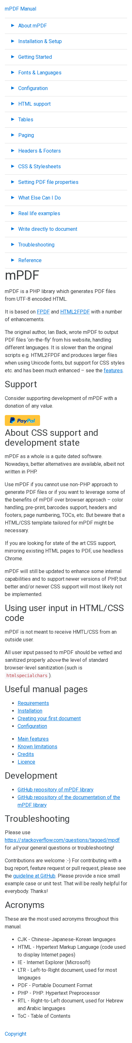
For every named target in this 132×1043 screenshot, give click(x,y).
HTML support (34, 104)
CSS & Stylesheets (39, 166)
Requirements (33, 703)
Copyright (15, 1034)
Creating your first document (49, 718)
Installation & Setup (40, 41)
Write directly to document (47, 229)
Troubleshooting (36, 245)
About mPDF (32, 26)
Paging (26, 135)
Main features (33, 739)
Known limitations (37, 747)
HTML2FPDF (75, 312)
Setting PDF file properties (48, 182)
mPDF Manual (20, 9)
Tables (25, 120)
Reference (30, 260)
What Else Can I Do (39, 198)
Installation (30, 711)
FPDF (43, 312)
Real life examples (39, 213)
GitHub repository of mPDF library (56, 790)
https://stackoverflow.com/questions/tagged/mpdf (62, 840)
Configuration (33, 88)
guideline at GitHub (34, 876)
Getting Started (35, 57)
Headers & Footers (39, 151)
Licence (26, 762)
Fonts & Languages (40, 73)
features (113, 370)
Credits (26, 754)
